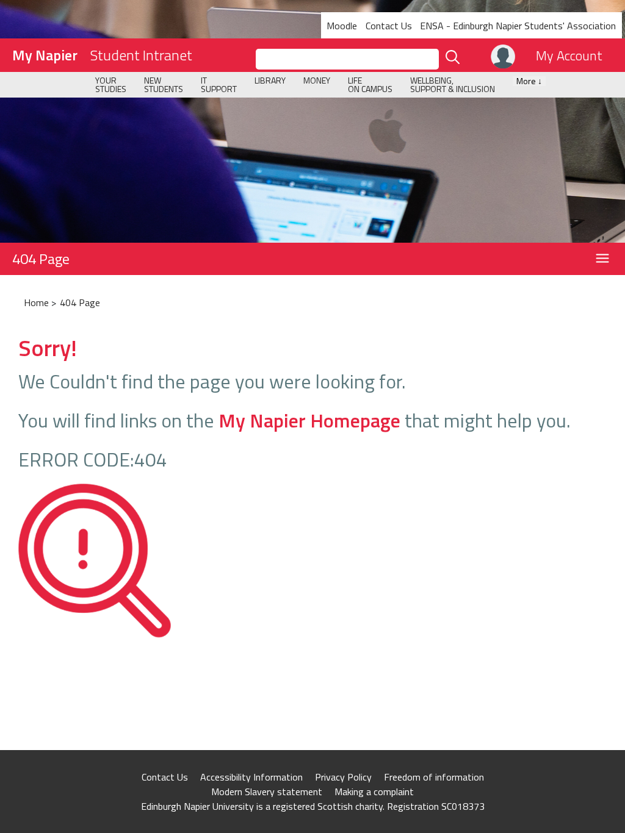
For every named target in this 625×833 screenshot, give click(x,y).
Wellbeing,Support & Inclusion (452, 84)
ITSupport (219, 84)
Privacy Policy (343, 777)
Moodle (342, 25)
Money (316, 80)
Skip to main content (44, 8)
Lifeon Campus (370, 84)
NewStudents (163, 84)
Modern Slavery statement (266, 791)
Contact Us (389, 25)
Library (270, 80)
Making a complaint (374, 791)
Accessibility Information (251, 777)
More (529, 81)
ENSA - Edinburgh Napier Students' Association (518, 25)
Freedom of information (434, 777)
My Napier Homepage (309, 420)
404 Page (41, 259)
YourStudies (110, 84)
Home (36, 302)
